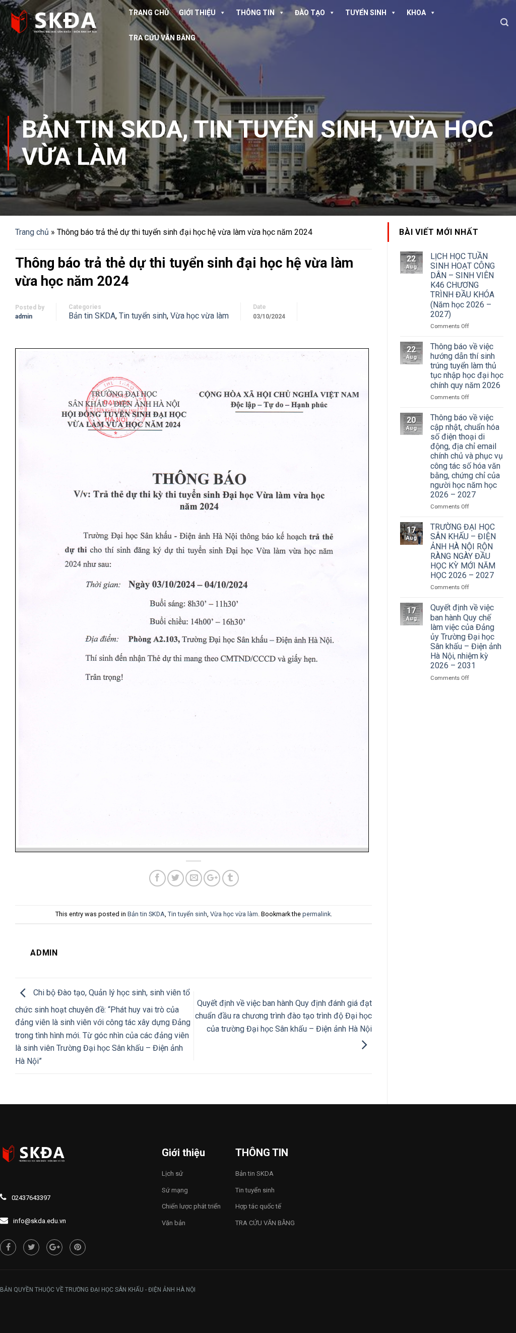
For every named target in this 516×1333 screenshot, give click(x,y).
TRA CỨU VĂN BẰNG (162, 38)
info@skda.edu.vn (39, 1221)
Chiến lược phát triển (191, 1206)
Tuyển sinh (365, 13)
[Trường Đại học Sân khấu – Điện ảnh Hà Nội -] (58, 22)
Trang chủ (148, 13)
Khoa (416, 13)
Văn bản (173, 1223)
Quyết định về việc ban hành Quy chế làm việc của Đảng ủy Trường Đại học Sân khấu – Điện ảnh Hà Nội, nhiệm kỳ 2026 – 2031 (465, 636)
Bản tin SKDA (102, 129)
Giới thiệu (197, 13)
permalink (316, 914)
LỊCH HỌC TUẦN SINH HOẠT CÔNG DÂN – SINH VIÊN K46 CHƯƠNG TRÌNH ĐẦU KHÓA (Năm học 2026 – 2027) (462, 285)
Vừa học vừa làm (199, 316)
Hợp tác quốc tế (258, 1206)
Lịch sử (172, 1173)
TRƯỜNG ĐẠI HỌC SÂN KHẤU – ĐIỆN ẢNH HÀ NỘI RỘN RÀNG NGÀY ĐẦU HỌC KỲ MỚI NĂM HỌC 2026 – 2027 (463, 551)
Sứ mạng (175, 1190)
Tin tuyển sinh (285, 129)
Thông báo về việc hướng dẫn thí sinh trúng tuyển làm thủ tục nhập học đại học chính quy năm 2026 (466, 366)
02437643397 (31, 1197)
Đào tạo (310, 13)
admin (23, 316)
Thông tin (255, 13)
